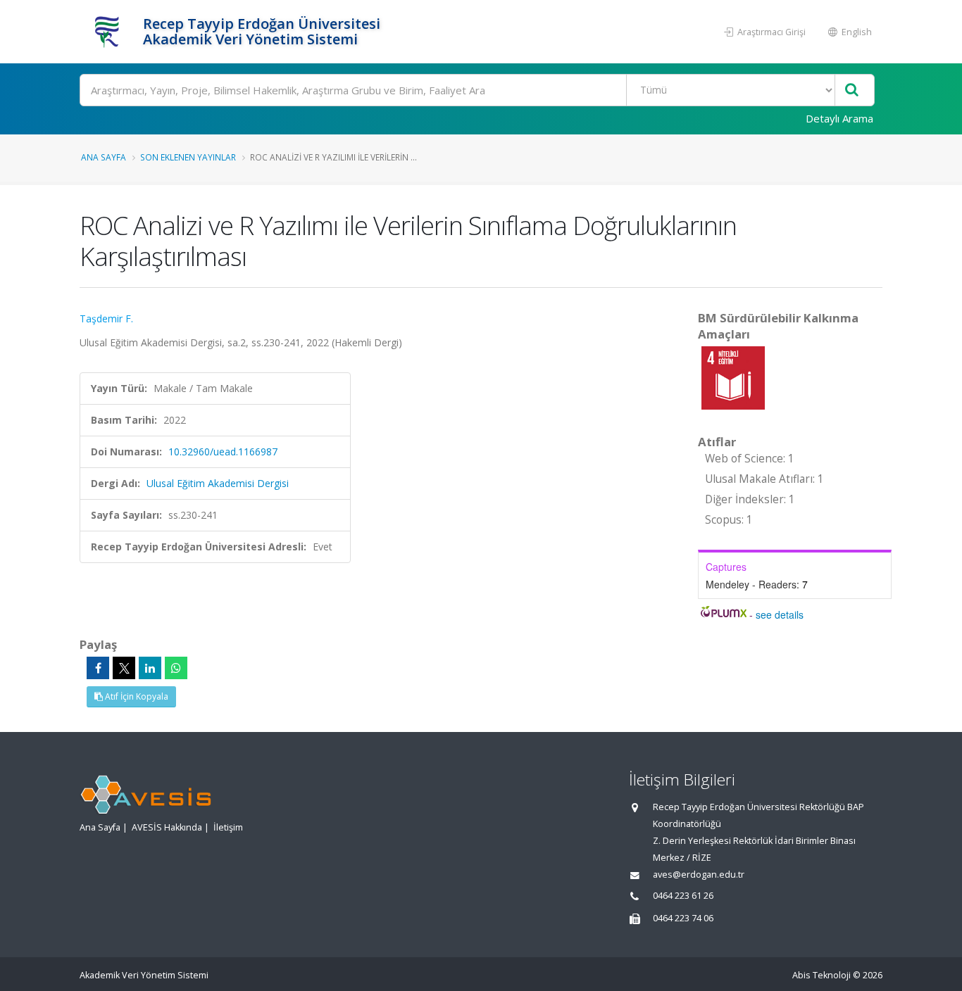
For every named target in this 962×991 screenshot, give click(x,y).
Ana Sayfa (103, 157)
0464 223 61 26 (683, 896)
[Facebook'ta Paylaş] (98, 668)
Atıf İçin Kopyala (135, 696)
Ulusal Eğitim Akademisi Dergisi (217, 483)
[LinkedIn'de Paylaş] (150, 668)
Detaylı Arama (839, 118)
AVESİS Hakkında (167, 827)
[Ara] (852, 90)
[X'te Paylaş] (124, 668)
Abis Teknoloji (821, 975)
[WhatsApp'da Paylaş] (176, 668)
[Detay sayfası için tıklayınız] (733, 377)
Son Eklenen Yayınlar (188, 157)
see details (780, 614)
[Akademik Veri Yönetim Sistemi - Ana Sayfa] (109, 31)
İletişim (228, 827)
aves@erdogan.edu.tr (698, 874)
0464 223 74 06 (683, 918)
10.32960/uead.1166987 (222, 451)
